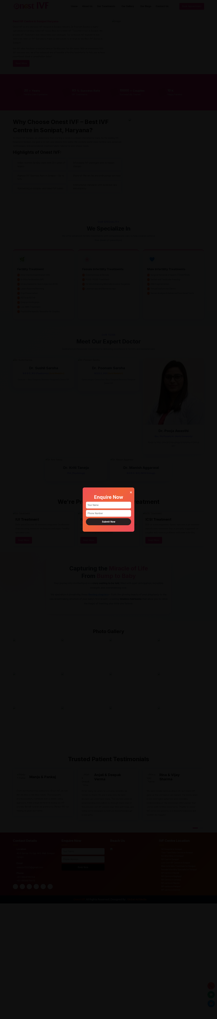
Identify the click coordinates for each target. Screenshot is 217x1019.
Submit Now (108, 521)
